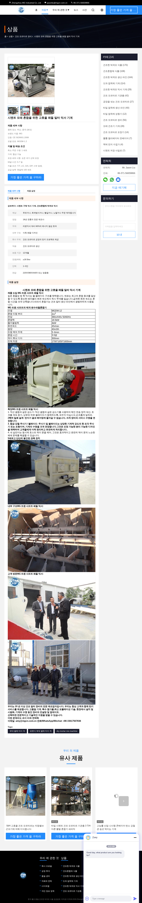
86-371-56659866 (81, 3)
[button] (51, 109)
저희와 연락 (47, 881)
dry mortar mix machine (67, 731)
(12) (114, 114)
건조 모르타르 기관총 (72, 891)
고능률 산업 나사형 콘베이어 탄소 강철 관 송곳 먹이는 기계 (70, 827)
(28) (113, 126)
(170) (115, 65)
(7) (117, 138)
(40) (116, 108)
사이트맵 (45, 886)
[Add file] (87, 899)
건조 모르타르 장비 (23, 36)
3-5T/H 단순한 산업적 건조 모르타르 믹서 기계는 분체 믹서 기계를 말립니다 (116, 827)
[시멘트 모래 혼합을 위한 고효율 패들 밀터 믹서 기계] (31, 80)
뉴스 (76, 10)
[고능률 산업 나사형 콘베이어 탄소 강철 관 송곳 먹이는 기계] (71, 796)
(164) (118, 77)
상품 (11, 36)
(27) (118, 102)
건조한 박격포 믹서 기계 (73, 886)
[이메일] (118, 179)
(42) (116, 95)
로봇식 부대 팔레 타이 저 (41, 731)
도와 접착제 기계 (70, 881)
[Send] (135, 899)
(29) (117, 89)
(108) (114, 71)
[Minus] (135, 837)
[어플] (112, 180)
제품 (44, 10)
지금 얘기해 (119, 187)
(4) (113, 144)
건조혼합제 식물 (70, 871)
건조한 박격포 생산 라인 (73, 876)
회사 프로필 (47, 866)
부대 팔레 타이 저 (17, 731)
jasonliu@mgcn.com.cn (57, 3)
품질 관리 (46, 876)
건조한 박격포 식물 (71, 866)
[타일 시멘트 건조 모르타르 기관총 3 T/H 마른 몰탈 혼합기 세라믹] (25, 796)
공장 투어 (46, 871)
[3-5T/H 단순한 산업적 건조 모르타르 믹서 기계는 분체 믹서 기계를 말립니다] (116, 796)
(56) (114, 120)
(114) (114, 83)
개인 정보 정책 (48, 891)
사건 (84, 10)
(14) (116, 132)
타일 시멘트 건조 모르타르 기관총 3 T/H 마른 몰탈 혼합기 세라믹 (25, 827)
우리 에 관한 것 (59, 10)
